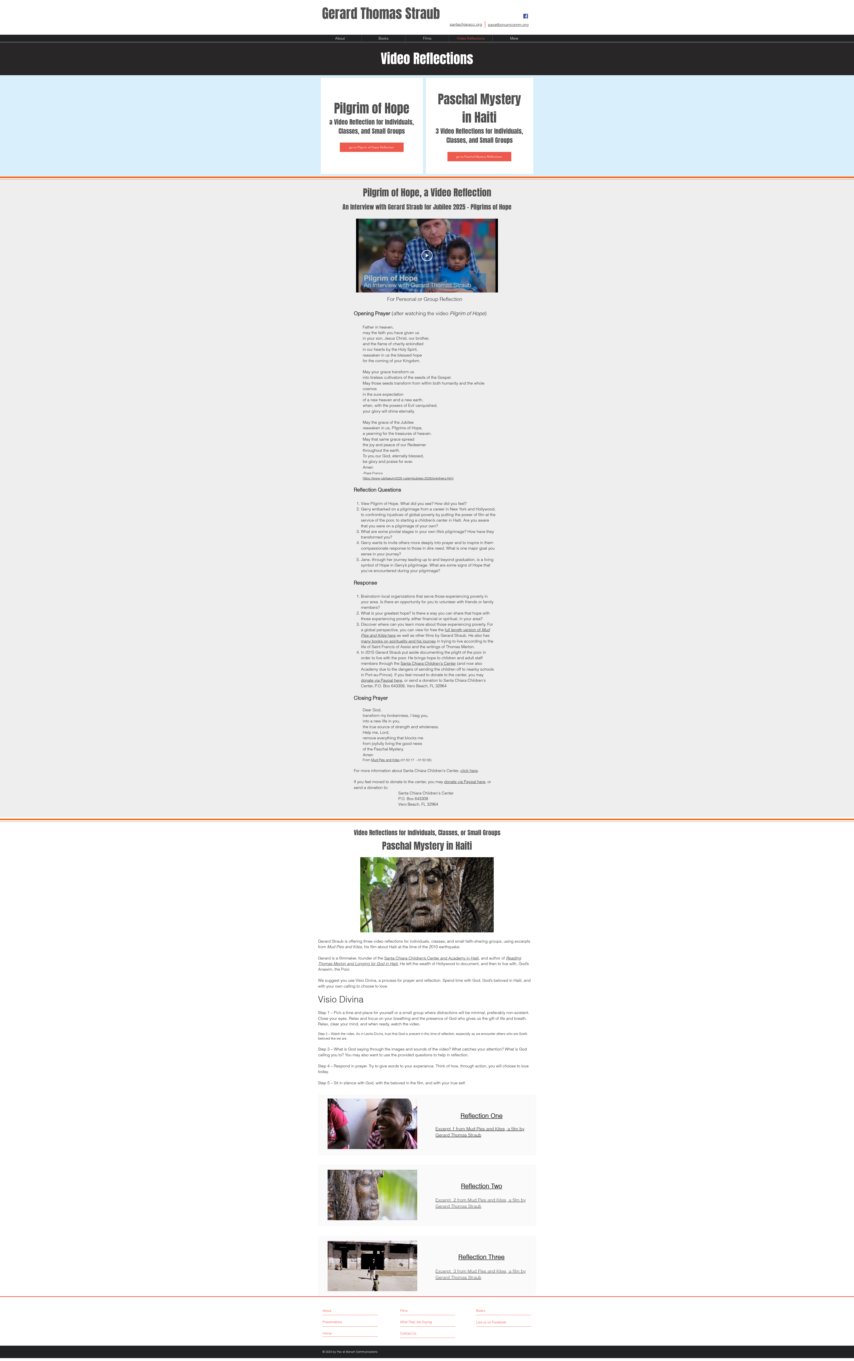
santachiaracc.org (466, 24)
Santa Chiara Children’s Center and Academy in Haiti (431, 958)
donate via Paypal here (381, 680)
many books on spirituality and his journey (398, 641)
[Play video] (427, 255)
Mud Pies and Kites (385, 760)
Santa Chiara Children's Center (428, 663)
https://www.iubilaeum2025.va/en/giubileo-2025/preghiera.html (408, 478)
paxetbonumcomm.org (508, 24)
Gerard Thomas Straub (381, 13)
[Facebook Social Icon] (525, 16)
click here (469, 770)
